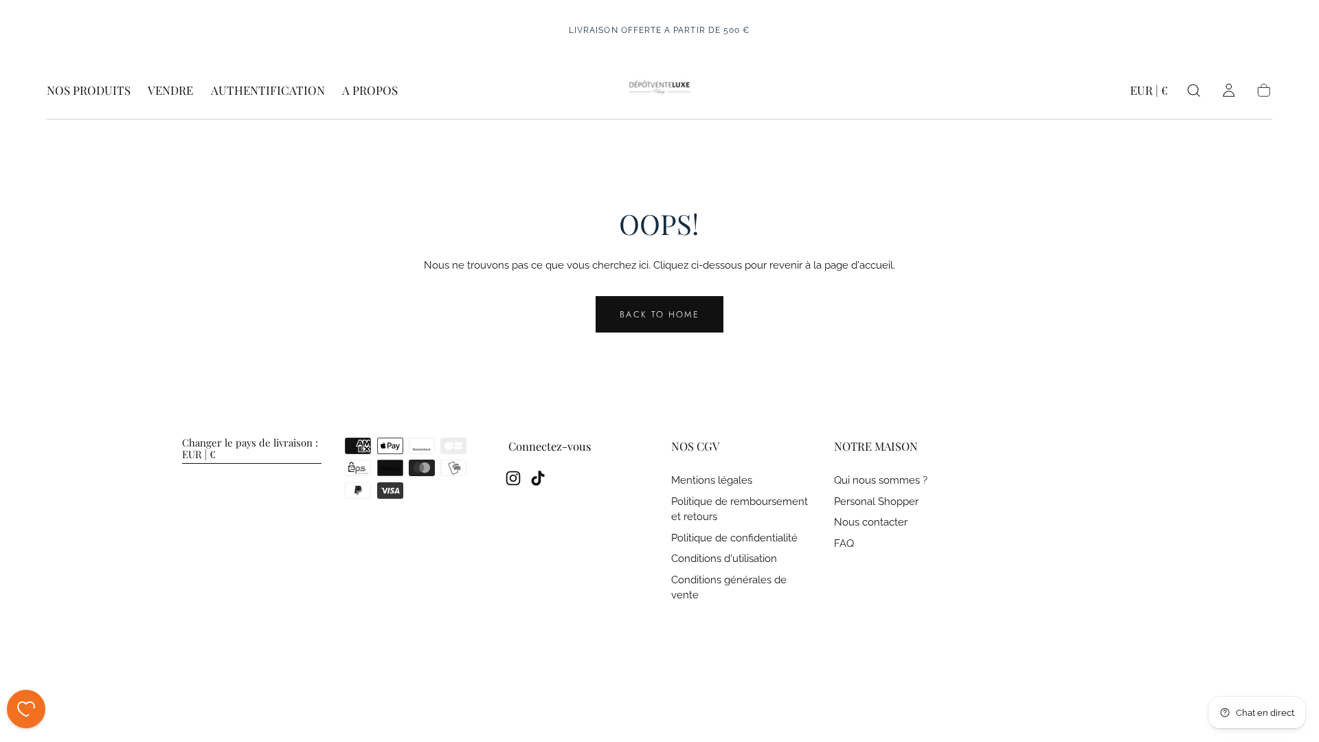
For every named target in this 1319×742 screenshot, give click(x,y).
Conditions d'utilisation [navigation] (724, 559)
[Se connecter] (1228, 90)
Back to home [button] (659, 314)
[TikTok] (538, 478)
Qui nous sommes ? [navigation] (880, 480)
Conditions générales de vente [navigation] (729, 587)
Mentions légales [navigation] (711, 480)
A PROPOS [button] (370, 91)
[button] (1149, 93)
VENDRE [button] (170, 91)
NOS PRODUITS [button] (89, 91)
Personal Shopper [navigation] (876, 502)
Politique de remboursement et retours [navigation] (739, 509)
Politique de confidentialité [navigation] (734, 538)
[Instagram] (513, 478)
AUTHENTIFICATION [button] (268, 91)
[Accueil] (659, 90)
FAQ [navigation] (844, 544)
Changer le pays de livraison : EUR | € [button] (250, 449)
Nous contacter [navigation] (870, 522)
